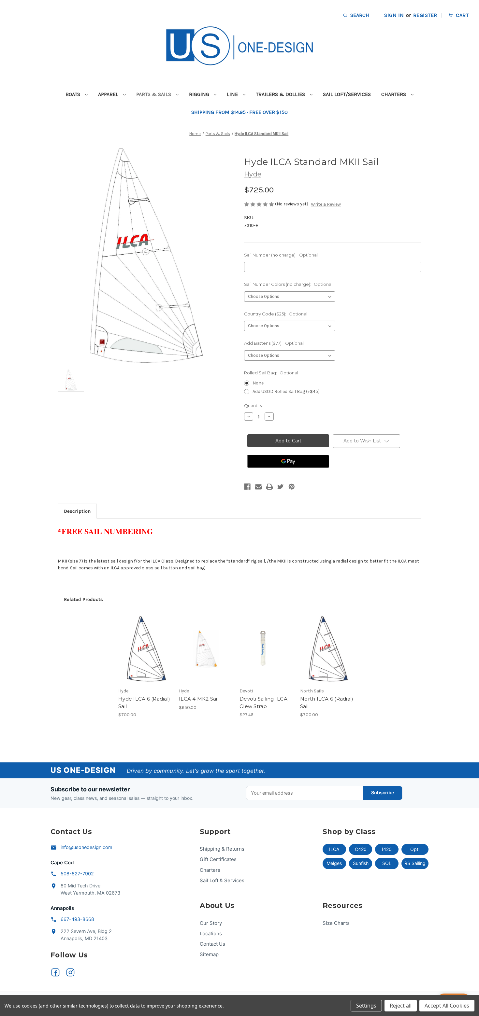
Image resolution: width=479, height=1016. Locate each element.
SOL (386, 863)
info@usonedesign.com (86, 847)
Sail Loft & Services (222, 880)
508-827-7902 (77, 874)
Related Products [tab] (83, 599)
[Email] (258, 486)
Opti (414, 849)
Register (425, 15)
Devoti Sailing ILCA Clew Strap (263, 702)
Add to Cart (266, 654)
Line (233, 94)
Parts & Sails (154, 94)
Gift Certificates (218, 859)
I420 (387, 849)
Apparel (109, 94)
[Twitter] (280, 486)
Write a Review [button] (326, 204)
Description (77, 511)
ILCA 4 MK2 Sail (199, 699)
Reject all (401, 1005)
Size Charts (336, 923)
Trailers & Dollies (281, 94)
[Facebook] (247, 486)
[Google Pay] (288, 461)
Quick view (140, 643)
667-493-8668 (77, 919)
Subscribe (382, 793)
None (258, 383)
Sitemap (209, 954)
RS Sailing (415, 863)
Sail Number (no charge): (281, 254)
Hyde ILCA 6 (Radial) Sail (144, 702)
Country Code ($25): (275, 313)
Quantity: (253, 405)
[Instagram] (70, 972)
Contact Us (212, 944)
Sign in (394, 15)
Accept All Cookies (447, 1005)
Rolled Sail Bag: (271, 372)
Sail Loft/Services (347, 94)
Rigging (199, 94)
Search (359, 15)
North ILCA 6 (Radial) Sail (326, 702)
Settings (366, 1005)
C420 (361, 849)
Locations (211, 933)
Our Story (211, 923)
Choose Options (145, 654)
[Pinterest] (291, 486)
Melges (334, 863)
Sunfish (361, 863)
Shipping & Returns (222, 849)
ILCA (334, 849)
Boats (73, 94)
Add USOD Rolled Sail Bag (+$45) (286, 391)
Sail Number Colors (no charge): (288, 284)
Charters (394, 94)
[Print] (269, 486)
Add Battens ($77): (274, 343)
